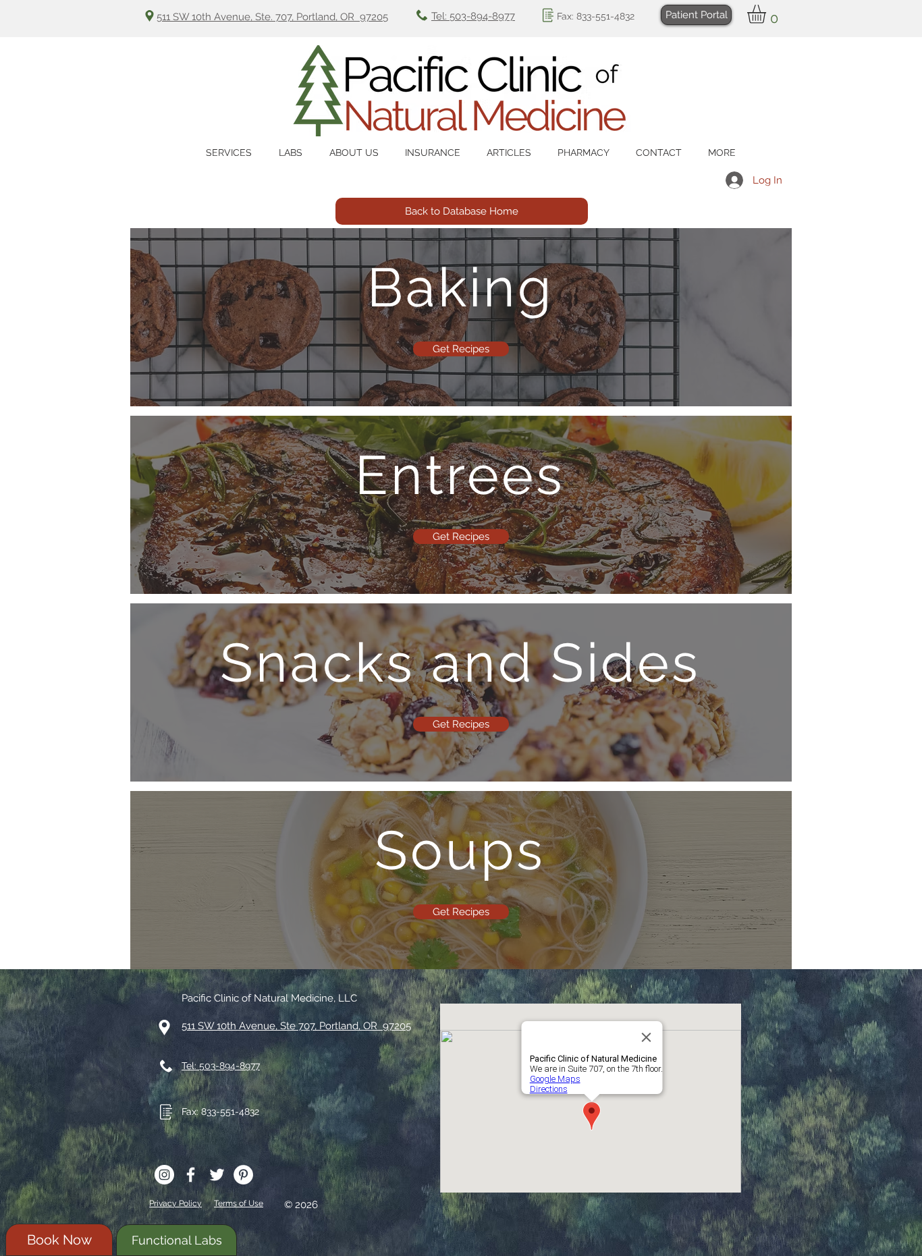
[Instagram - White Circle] (164, 1174)
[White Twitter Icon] (217, 1174)
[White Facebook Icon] (190, 1174)
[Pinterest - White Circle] (243, 1174)
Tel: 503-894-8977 (473, 16)
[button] (767, 14)
